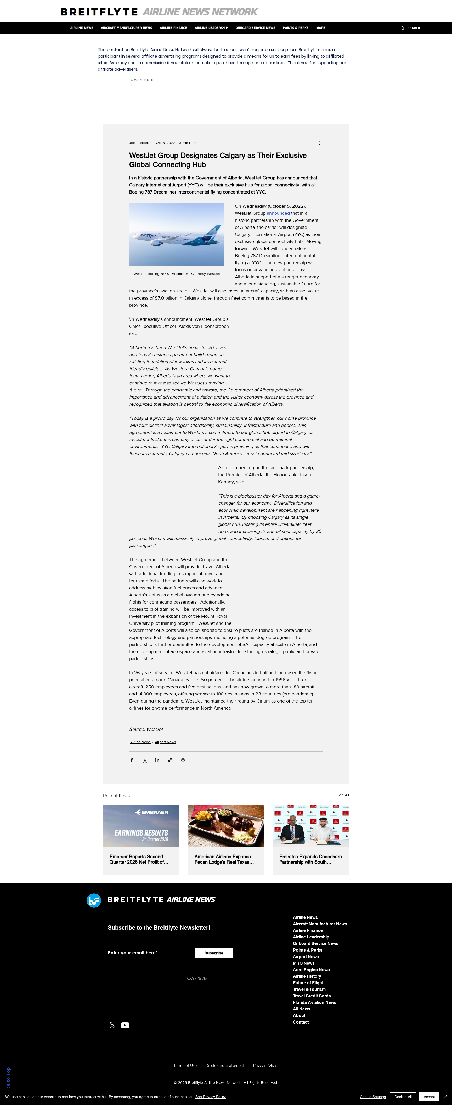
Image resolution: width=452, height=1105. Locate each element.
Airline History (307, 976)
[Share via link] (170, 760)
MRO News (304, 963)
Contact (301, 1022)
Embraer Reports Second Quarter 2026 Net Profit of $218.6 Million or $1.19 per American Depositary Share (138, 859)
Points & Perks (308, 950)
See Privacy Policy (210, 1096)
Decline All (403, 1096)
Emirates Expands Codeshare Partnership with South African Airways (310, 859)
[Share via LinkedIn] (157, 760)
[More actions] (320, 143)
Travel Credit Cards (312, 995)
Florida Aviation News (314, 1002)
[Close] (446, 1096)
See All (343, 795)
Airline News (140, 742)
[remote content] (283, 349)
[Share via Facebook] (131, 760)
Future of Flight (308, 982)
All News (301, 1009)
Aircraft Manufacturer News (320, 923)
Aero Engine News (311, 969)
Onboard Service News (315, 943)
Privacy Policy (264, 1065)
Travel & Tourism (309, 989)
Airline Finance (308, 930)
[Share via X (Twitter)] (144, 760)
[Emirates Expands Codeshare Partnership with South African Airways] (311, 826)
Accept (429, 1096)
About (299, 1015)
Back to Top (8, 1081)
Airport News (165, 742)
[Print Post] (182, 760)
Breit (121, 899)
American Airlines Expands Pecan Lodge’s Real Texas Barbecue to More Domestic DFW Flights (224, 859)
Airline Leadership (311, 937)
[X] (112, 1025)
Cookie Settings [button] (373, 1096)
